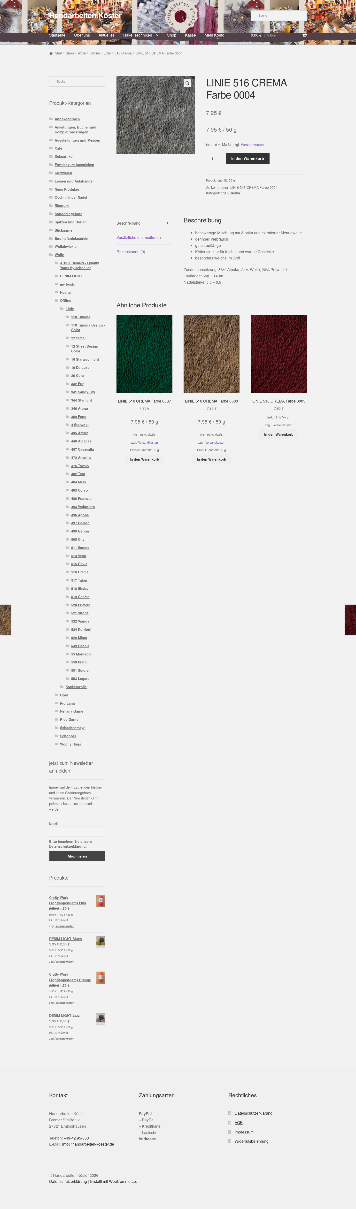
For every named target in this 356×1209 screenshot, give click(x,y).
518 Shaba (79, 588)
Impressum (244, 1132)
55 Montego (81, 654)
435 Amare (79, 432)
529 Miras (79, 637)
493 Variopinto (83, 506)
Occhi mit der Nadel (71, 197)
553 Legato (80, 678)
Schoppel (68, 735)
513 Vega (78, 555)
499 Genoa (80, 531)
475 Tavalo (80, 465)
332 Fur (77, 383)
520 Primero (81, 604)
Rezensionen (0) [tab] (130, 251)
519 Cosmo (80, 596)
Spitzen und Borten (71, 222)
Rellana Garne (71, 711)
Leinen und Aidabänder (74, 181)
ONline (95, 53)
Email (53, 823)
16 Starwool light (85, 359)
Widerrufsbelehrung (252, 1141)
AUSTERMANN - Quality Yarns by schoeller (79, 265)
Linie (107, 53)
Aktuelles (107, 35)
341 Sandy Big (83, 391)
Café (58, 148)
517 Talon (79, 580)
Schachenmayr (72, 727)
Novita (65, 292)
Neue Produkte (67, 189)
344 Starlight (81, 400)
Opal (64, 694)
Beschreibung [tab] (128, 223)
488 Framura (81, 498)
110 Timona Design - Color (88, 327)
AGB (239, 1122)
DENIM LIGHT (71, 276)
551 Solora (80, 670)
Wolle (81, 53)
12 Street (78, 337)
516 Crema (123, 53)
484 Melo (78, 481)
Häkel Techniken (137, 35)
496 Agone (80, 514)
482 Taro (78, 473)
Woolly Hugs (70, 744)
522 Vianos (80, 621)
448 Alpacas (81, 441)
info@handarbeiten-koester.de (88, 1144)
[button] (187, 83)
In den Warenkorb (247, 158)
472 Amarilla (81, 457)
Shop (171, 35)
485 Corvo (79, 490)
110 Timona (80, 316)
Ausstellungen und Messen (77, 140)
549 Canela (80, 645)
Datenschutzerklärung (253, 1113)
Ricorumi (62, 205)
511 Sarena (80, 547)
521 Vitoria (80, 612)
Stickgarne (63, 230)
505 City (78, 539)
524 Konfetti (81, 629)
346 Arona (79, 408)
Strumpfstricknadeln (71, 238)
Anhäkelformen (67, 118)
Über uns (82, 35)
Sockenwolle (76, 686)
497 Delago (80, 522)
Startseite (57, 35)
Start (58, 53)
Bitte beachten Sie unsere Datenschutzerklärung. (70, 844)
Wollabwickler (66, 246)
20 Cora (77, 375)
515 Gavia (79, 563)
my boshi (67, 284)
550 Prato (79, 662)
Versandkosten (252, 144)
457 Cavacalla (82, 449)
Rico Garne (69, 719)
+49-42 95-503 (76, 1138)
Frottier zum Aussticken (74, 164)
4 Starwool (80, 424)
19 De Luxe (80, 367)
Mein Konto (214, 35)
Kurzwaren (63, 172)
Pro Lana (67, 703)
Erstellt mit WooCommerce (113, 1181)
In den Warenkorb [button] (144, 459)
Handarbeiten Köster (85, 15)
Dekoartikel (64, 156)
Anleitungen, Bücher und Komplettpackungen (75, 129)
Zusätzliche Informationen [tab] (138, 237)
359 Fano (78, 416)
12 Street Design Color (84, 348)
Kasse (190, 35)
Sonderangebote (68, 213)
